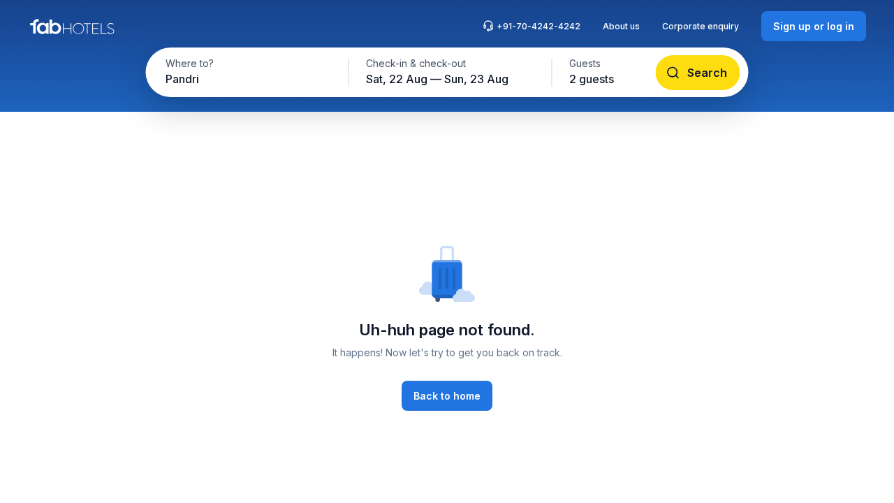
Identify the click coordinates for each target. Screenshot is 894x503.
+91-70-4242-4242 (538, 26)
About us (621, 26)
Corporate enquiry (700, 26)
